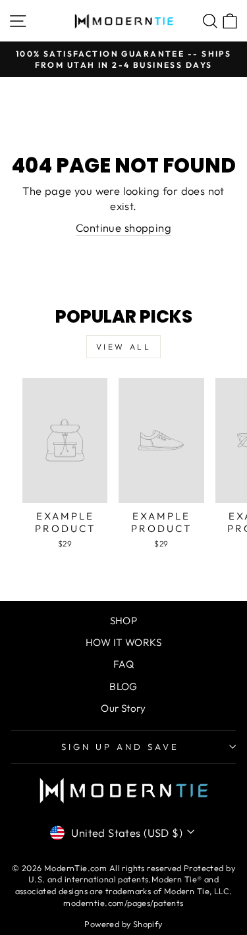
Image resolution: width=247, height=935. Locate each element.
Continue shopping (123, 227)
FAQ (123, 664)
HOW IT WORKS (123, 642)
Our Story (123, 708)
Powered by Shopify (123, 924)
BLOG (123, 686)
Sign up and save (120, 746)
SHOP (124, 620)
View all (123, 347)
